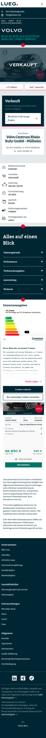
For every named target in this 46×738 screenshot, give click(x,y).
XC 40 (19, 21)
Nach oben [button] (23, 726)
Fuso (3, 624)
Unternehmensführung (12, 565)
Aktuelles (5, 555)
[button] (23, 252)
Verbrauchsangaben (14, 270)
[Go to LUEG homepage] (9, 3)
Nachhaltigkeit (8, 575)
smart (4, 619)
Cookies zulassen (23, 389)
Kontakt (5, 638)
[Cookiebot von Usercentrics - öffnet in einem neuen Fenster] (32, 339)
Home (3, 21)
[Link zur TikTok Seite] (31, 678)
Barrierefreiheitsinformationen (15, 659)
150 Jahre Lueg (8, 560)
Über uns (5, 550)
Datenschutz (7, 648)
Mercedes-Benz (8, 609)
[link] (12, 11)
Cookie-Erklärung (9, 654)
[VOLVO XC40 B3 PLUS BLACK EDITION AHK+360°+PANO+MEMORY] (23, 65)
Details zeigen (31, 381)
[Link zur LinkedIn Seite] (14, 678)
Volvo (3, 614)
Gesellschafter (8, 570)
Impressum (6, 643)
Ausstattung (10, 280)
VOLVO (11, 21)
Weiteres (8, 289)
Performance (10, 261)
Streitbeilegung (8, 664)
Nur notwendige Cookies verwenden (23, 397)
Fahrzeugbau (7, 595)
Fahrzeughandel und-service (14, 589)
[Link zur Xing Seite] (23, 678)
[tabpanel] (23, 423)
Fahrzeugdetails (12, 252)
